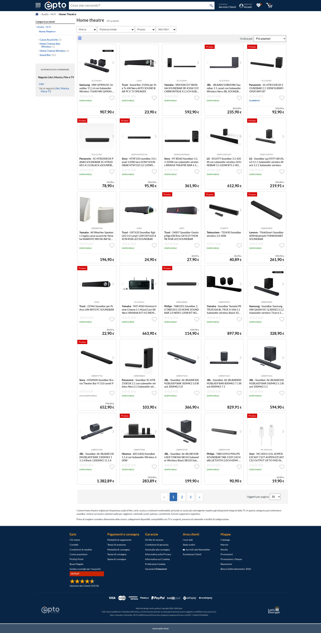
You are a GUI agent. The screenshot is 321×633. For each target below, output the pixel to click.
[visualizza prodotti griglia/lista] (80, 39)
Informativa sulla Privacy (158, 554)
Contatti (74, 544)
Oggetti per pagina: (258, 496)
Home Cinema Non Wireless (50, 45)
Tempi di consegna (116, 554)
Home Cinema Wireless (54, 50)
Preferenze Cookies (155, 564)
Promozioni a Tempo (231, 559)
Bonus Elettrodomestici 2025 (236, 568)
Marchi (224, 544)
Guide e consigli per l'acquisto (85, 568)
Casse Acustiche (51, 39)
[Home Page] (37, 15)
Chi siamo (75, 539)
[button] (113, 62)
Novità (224, 549)
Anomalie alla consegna (157, 549)
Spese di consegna (116, 559)
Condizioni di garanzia (156, 544)
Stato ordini (189, 544)
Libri (41, 83)
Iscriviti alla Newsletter (197, 549)
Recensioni (226, 564)
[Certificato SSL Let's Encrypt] (273, 610)
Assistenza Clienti (192, 554)
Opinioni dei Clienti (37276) (84, 585)
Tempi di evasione (116, 544)
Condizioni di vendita (81, 549)
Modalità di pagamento (119, 539)
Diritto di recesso (154, 539)
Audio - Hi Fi (48, 14)
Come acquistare (78, 554)
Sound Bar (48, 54)
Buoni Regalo (76, 564)
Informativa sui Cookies (157, 559)
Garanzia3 (156, 568)
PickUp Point (76, 559)
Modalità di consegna (118, 549)
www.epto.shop (160, 628)
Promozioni (227, 554)
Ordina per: (247, 38)
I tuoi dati (188, 539)
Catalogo (225, 539)
